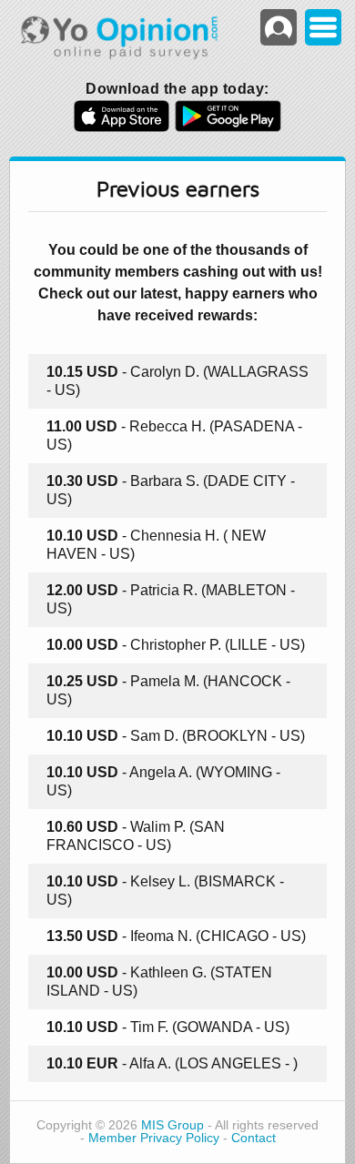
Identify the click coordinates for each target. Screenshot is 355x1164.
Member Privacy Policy (153, 1138)
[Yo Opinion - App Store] (121, 126)
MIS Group (172, 1125)
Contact (253, 1138)
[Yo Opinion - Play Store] (228, 126)
